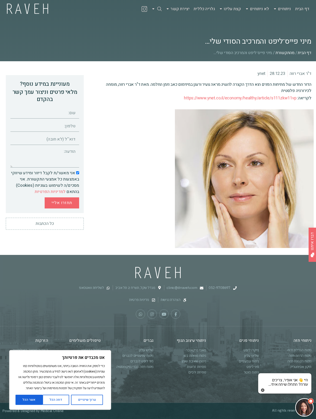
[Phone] (124, 9)
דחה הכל (56, 399)
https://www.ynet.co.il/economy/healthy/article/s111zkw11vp (240, 98)
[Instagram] (152, 314)
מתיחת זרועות (196, 366)
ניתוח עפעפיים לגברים (137, 355)
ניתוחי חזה (302, 340)
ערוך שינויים (87, 399)
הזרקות (41, 340)
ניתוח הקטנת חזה (299, 361)
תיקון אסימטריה (300, 366)
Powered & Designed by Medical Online (33, 411)
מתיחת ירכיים (197, 372)
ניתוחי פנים (249, 340)
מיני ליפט (253, 366)
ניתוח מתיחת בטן (194, 355)
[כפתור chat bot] (304, 407)
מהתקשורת (285, 53)
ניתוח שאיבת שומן (194, 361)
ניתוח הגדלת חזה (299, 350)
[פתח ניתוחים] (275, 9)
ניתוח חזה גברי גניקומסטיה (134, 366)
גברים (148, 340)
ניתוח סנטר (251, 372)
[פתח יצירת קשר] (167, 9)
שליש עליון (251, 355)
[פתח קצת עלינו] (221, 9)
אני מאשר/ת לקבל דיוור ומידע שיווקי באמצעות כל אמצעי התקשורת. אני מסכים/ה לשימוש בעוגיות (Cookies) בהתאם (45, 182)
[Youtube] (164, 314)
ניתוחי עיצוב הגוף (191, 340)
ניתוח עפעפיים (249, 361)
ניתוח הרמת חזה (299, 355)
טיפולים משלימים (85, 340)
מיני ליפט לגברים (141, 361)
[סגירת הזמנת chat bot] (262, 390)
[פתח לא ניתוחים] (247, 9)
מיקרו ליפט (251, 350)
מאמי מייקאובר (196, 350)
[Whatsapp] (140, 314)
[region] (60, 380)
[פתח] (153, 9)
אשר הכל (28, 399)
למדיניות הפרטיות (50, 192)
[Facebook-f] (175, 314)
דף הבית (304, 53)
